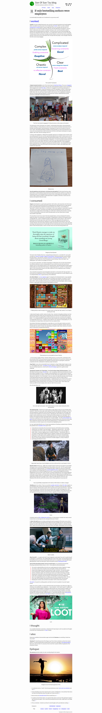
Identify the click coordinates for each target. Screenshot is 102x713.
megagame (69, 85)
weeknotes (58, 706)
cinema (42, 708)
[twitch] (66, 5)
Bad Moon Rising (57, 85)
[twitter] (71, 4)
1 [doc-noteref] (58, 17)
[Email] (66, 4)
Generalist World (42, 695)
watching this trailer (62, 561)
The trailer (32, 582)
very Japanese (43, 277)
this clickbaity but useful (44, 517)
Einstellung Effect (59, 257)
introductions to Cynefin (35, 27)
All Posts (44, 7)
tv (59, 708)
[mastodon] (68, 5)
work (68, 708)
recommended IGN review (52, 469)
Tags (53, 7)
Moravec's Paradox (39, 256)
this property (68, 592)
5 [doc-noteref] (34, 638)
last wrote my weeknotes (64, 688)
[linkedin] (69, 4)
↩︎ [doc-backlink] (34, 689)
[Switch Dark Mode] (70, 5)
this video (44, 88)
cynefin (46, 708)
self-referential (52, 706)
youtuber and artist (55, 485)
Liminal (55, 25)
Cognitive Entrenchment (49, 256)
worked (35, 21)
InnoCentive (50, 257)
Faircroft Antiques (53, 366)
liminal (50, 708)
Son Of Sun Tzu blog (45, 2)
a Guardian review (42, 425)
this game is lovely (47, 365)
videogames (64, 708)
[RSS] (67, 4)
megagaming (55, 708)
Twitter (46, 630)
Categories (58, 7)
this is (40, 274)
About (48, 7)
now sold (47, 593)
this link (44, 372)
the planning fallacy (66, 642)
